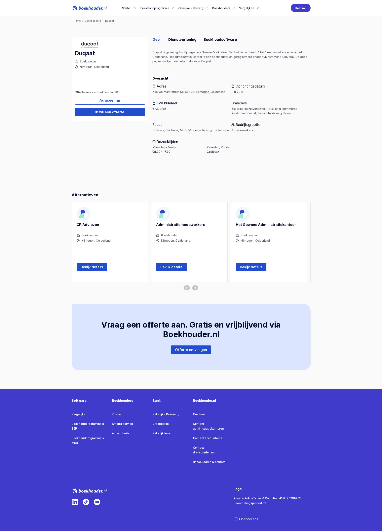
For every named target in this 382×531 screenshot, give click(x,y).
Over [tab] (156, 39)
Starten (127, 8)
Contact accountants (207, 438)
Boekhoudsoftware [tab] (220, 39)
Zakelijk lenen (162, 433)
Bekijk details (92, 267)
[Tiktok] (86, 502)
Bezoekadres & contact (209, 462)
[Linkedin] (75, 502)
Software (79, 401)
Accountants (121, 433)
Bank (157, 401)
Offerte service (122, 423)
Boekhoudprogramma (154, 8)
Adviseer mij (110, 100)
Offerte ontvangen (191, 350)
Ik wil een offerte (109, 112)
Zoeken (117, 414)
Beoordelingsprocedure (250, 503)
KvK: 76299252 (290, 498)
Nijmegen (86, 67)
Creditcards (161, 423)
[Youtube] (97, 502)
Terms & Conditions (266, 498)
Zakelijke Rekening (190, 8)
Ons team (199, 414)
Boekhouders (221, 8)
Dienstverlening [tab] (182, 39)
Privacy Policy (243, 498)
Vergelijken (79, 414)
